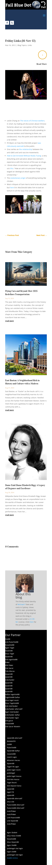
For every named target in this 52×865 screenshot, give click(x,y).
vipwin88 (8, 677)
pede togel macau (14, 776)
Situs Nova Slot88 (14, 836)
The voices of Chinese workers (32, 120)
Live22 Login (12, 757)
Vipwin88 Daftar (13, 751)
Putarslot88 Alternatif (15, 805)
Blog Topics (22, 45)
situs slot (10, 801)
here (12, 187)
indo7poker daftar (12, 715)
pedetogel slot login (15, 848)
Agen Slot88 (11, 845)
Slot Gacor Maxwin (12, 726)
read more (9, 321)
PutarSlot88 (11, 747)
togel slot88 (11, 851)
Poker (7, 662)
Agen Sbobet (12, 832)
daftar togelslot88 (12, 694)
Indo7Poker (11, 811)
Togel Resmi (12, 782)
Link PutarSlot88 (11, 642)
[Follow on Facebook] (7, 23)
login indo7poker (12, 712)
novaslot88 (9, 723)
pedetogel (11, 773)
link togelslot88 (11, 659)
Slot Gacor (9, 668)
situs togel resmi (12, 700)
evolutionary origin (18, 178)
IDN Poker (9, 665)
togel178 (10, 792)
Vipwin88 (9, 651)
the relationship (25, 149)
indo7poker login (12, 718)
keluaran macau (13, 760)
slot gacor (9, 720)
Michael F (21, 604)
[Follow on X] (12, 23)
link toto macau (13, 779)
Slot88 (7, 639)
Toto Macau (10, 671)
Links (30, 45)
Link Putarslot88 (13, 817)
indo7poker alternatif (13, 709)
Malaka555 (11, 741)
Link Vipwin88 (12, 821)
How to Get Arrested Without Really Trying (24, 156)
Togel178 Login (13, 766)
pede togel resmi (14, 770)
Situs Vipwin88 (13, 842)
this (11, 168)
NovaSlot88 (9, 645)
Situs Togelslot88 (12, 703)
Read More (42, 64)
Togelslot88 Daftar (12, 697)
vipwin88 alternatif (14, 738)
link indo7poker (11, 706)
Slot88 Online (12, 858)
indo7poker (9, 680)
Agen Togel (9, 648)
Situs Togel (9, 653)
